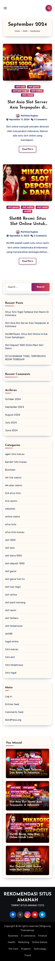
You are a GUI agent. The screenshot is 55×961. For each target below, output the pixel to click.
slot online (36, 91)
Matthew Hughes (29, 115)
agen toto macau (14, 454)
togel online (11, 641)
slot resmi (27, 95)
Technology (40, 948)
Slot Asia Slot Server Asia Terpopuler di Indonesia (27, 107)
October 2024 (13, 399)
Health (11, 942)
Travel (27, 955)
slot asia (20, 86)
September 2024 (14, 407)
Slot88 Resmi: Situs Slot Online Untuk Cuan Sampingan (27, 224)
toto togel (10, 672)
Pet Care (13, 948)
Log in (8, 696)
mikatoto (10, 508)
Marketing (23, 942)
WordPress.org (13, 720)
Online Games (39, 942)
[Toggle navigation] (5, 8)
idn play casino (13, 485)
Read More (27, 149)
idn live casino (13, 477)
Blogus (44, 926)
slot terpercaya (13, 626)
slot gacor (33, 86)
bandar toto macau (16, 462)
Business (10, 469)
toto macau (11, 649)
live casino (11, 501)
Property (26, 948)
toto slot (10, 657)
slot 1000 (10, 540)
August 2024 (12, 414)
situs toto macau (14, 532)
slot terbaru (11, 618)
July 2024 (11, 422)
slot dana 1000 (13, 555)
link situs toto (13, 493)
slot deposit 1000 (14, 563)
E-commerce (28, 935)
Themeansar (27, 930)
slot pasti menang (15, 602)
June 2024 (11, 430)
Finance (42, 935)
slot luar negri (20, 91)
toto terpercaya (14, 665)
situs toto (10, 524)
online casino (12, 516)
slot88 (27, 211)
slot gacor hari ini (15, 579)
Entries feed (12, 704)
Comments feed (14, 712)
